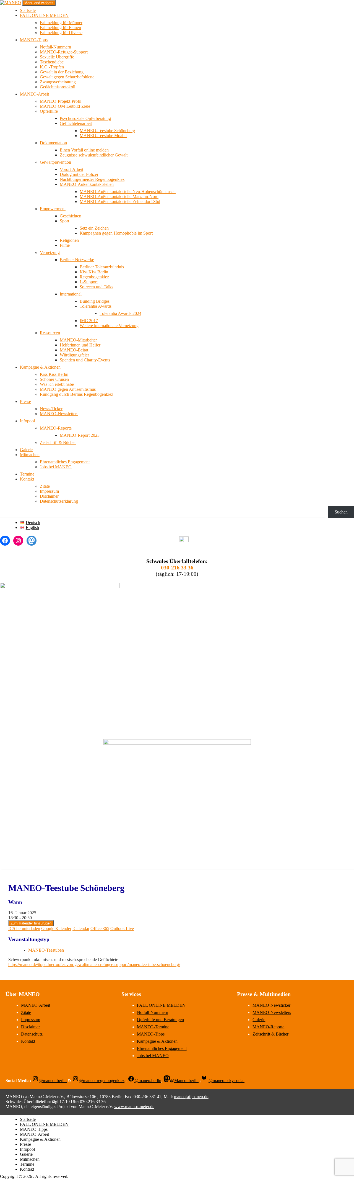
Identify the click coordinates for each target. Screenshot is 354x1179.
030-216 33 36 (177, 567)
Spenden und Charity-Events (85, 360)
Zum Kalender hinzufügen (31, 923)
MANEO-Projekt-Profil (60, 101)
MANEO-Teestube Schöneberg (107, 130)
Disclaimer (49, 496)
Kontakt (27, 479)
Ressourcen (50, 332)
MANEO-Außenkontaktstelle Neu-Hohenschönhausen (128, 191)
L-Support (89, 281)
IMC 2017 (89, 320)
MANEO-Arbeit (34, 94)
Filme (65, 245)
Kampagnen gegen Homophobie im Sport (116, 233)
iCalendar (80, 928)
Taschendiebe (52, 62)
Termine (27, 474)
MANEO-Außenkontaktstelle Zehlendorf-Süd (120, 201)
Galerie (26, 449)
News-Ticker (51, 408)
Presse (25, 401)
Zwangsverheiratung (58, 81)
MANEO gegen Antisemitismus (68, 389)
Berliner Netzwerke (77, 259)
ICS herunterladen (24, 928)
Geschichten (70, 216)
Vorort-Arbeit (71, 169)
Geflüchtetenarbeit (76, 123)
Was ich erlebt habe (57, 384)
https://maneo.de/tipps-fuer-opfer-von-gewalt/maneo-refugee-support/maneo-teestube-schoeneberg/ (94, 964)
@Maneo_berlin (184, 1080)
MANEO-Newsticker (271, 1005)
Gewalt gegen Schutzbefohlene (67, 77)
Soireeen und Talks (96, 286)
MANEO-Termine (153, 1026)
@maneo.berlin (147, 1080)
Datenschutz (32, 1034)
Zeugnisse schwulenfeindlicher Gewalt (93, 155)
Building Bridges (95, 301)
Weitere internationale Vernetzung (109, 325)
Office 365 (99, 928)
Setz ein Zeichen (94, 228)
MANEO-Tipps (34, 39)
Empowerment (53, 208)
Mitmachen (30, 454)
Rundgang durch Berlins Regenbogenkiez (76, 394)
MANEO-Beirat (74, 350)
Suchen (341, 512)
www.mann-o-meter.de (134, 1106)
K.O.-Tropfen (52, 67)
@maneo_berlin (53, 1080)
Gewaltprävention (55, 162)
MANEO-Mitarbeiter (78, 340)
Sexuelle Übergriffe (57, 57)
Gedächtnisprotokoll (57, 86)
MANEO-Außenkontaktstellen (87, 184)
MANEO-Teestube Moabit (103, 135)
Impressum (49, 491)
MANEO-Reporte (56, 428)
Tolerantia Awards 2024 (120, 313)
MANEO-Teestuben (46, 950)
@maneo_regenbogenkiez (101, 1080)
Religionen (69, 240)
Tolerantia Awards (95, 306)
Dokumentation (53, 142)
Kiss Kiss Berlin (94, 271)
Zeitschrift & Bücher (58, 442)
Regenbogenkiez (94, 276)
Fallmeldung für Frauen (60, 27)
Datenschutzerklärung (59, 501)
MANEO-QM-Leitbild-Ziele (65, 106)
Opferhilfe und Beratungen (160, 1019)
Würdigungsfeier (74, 355)
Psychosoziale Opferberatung (85, 118)
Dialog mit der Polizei (79, 174)
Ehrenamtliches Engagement (65, 461)
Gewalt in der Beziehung (62, 72)
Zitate (45, 486)
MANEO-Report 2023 (80, 435)
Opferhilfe (49, 111)
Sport (64, 221)
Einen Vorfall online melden (84, 150)
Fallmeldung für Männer (61, 22)
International (71, 294)
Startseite (28, 10)
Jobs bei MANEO (56, 466)
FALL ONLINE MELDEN (44, 15)
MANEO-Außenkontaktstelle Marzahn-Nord (119, 196)
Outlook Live (122, 928)
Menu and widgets (38, 3)
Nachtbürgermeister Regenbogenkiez (92, 179)
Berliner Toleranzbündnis (102, 266)
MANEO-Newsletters (59, 413)
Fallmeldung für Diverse (61, 32)
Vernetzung (50, 252)
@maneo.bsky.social (226, 1080)
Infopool (27, 420)
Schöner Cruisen (54, 379)
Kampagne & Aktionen (40, 367)
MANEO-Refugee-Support (64, 52)
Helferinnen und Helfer (80, 345)
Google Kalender (56, 928)
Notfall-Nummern (55, 47)
